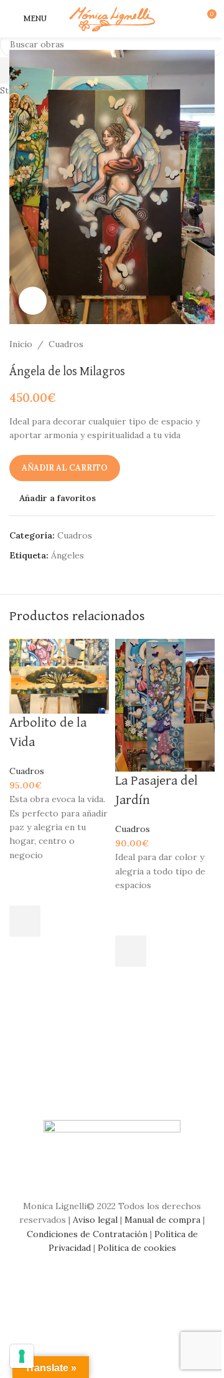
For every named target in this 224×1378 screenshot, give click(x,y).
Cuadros (26, 771)
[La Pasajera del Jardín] (165, 704)
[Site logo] (112, 18)
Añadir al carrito (65, 467)
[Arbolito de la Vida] (59, 675)
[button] (24, 921)
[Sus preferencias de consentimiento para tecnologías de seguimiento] (22, 1356)
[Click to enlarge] (33, 301)
